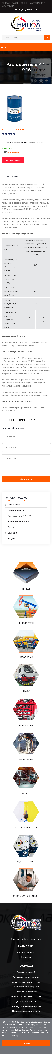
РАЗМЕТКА (26, 793)
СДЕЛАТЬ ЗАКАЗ (13, 160)
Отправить (26, 479)
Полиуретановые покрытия (26, 986)
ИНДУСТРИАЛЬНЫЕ (26, 861)
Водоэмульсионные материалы (26, 1006)
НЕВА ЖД (26, 691)
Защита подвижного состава (26, 982)
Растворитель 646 (16, 510)
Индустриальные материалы (26, 1011)
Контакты (26, 957)
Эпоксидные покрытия (26, 991)
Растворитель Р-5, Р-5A (19, 521)
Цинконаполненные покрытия (26, 996)
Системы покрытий (26, 972)
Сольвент (12, 532)
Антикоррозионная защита (26, 977)
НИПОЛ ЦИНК (26, 725)
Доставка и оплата (26, 952)
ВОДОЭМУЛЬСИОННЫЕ (26, 827)
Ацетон (11, 527)
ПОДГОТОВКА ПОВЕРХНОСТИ (26, 896)
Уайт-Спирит (14, 504)
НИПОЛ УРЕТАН (26, 623)
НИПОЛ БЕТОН (26, 759)
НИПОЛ (26, 589)
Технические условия (15, 142)
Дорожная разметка (26, 1001)
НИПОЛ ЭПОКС (26, 657)
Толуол (11, 538)
